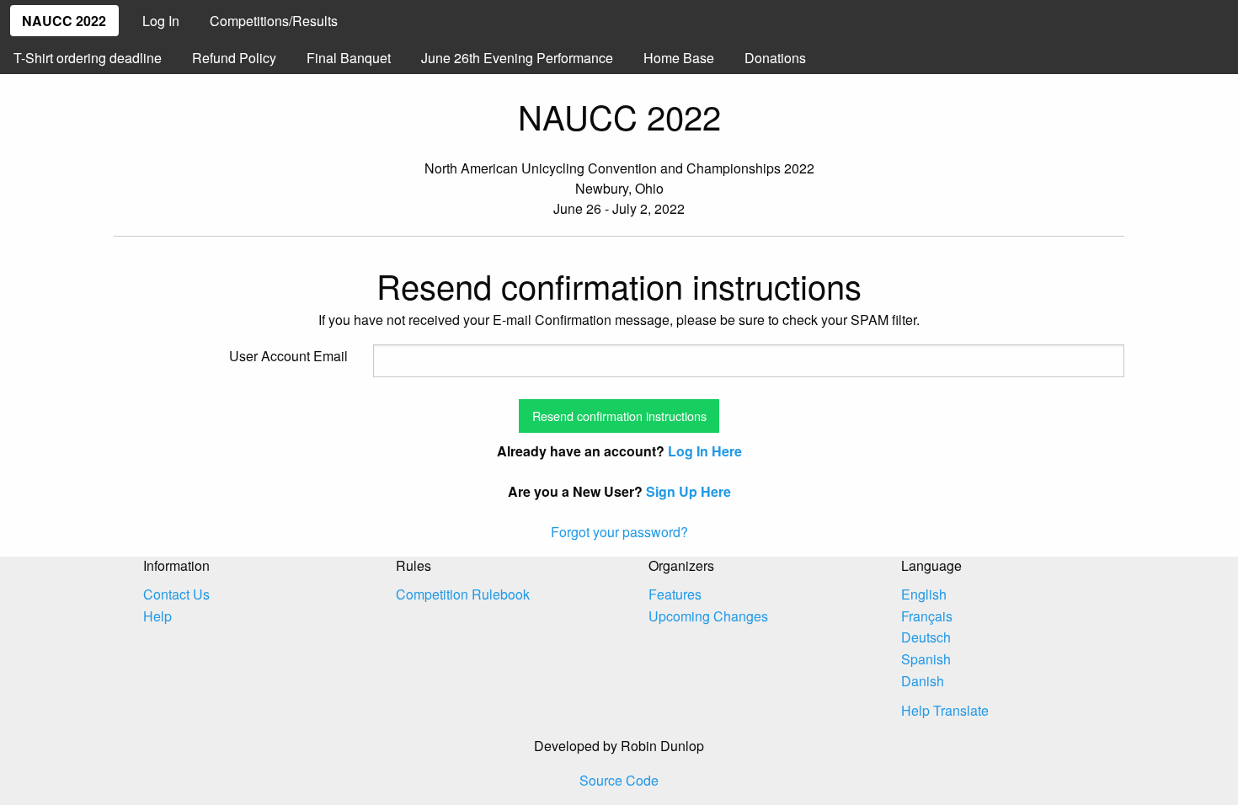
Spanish (926, 659)
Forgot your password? (619, 531)
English (924, 594)
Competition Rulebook (463, 594)
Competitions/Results (274, 20)
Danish (922, 680)
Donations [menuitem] (775, 57)
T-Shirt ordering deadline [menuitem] (87, 57)
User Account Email (288, 355)
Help (157, 616)
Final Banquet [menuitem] (349, 57)
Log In (160, 20)
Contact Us (176, 594)
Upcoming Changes (708, 616)
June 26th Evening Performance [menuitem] (517, 57)
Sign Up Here (688, 491)
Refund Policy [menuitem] (234, 57)
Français (927, 616)
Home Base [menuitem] (678, 57)
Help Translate (945, 710)
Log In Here (705, 451)
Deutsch (926, 637)
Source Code (619, 780)
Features (675, 594)
